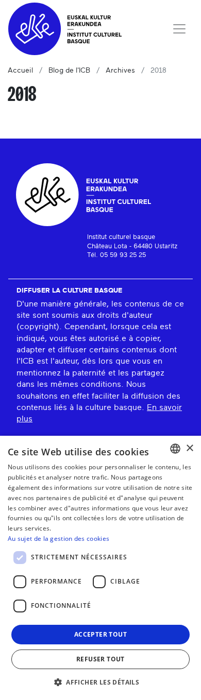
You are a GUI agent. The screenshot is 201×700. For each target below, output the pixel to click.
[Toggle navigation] (179, 29)
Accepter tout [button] (100, 634)
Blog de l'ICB (69, 70)
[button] (100, 682)
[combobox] (175, 448)
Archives (120, 70)
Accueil (20, 70)
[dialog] (100, 568)
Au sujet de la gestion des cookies (58, 538)
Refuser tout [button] (100, 659)
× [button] (189, 448)
